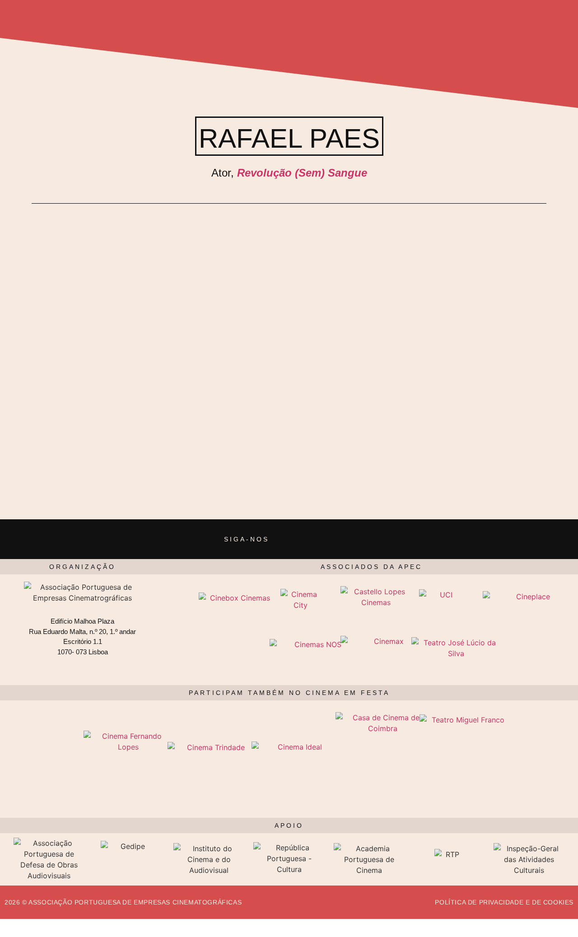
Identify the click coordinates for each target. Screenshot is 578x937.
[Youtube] (341, 539)
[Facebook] (286, 539)
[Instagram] (313, 539)
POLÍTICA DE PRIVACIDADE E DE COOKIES (504, 902)
